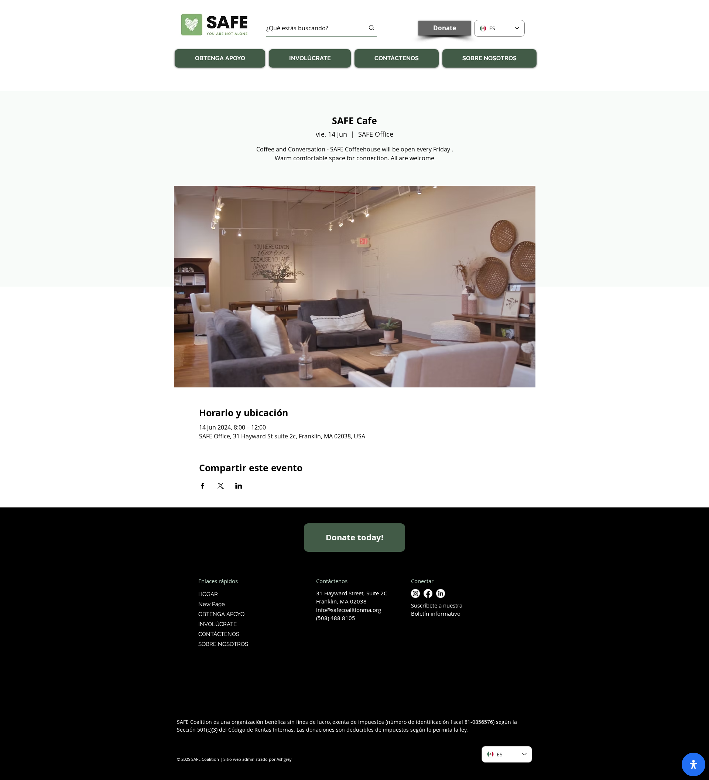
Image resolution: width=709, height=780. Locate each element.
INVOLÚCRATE (217, 624)
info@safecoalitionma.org (348, 609)
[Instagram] (415, 593)
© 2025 (183, 759)
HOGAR (208, 594)
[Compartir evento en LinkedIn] (238, 486)
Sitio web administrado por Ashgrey (257, 759)
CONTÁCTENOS (218, 634)
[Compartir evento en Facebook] (202, 486)
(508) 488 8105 (335, 618)
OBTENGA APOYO (221, 614)
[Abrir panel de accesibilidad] (693, 764)
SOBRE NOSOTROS (222, 644)
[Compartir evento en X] (220, 486)
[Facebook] (428, 593)
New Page (211, 604)
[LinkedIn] (440, 593)
